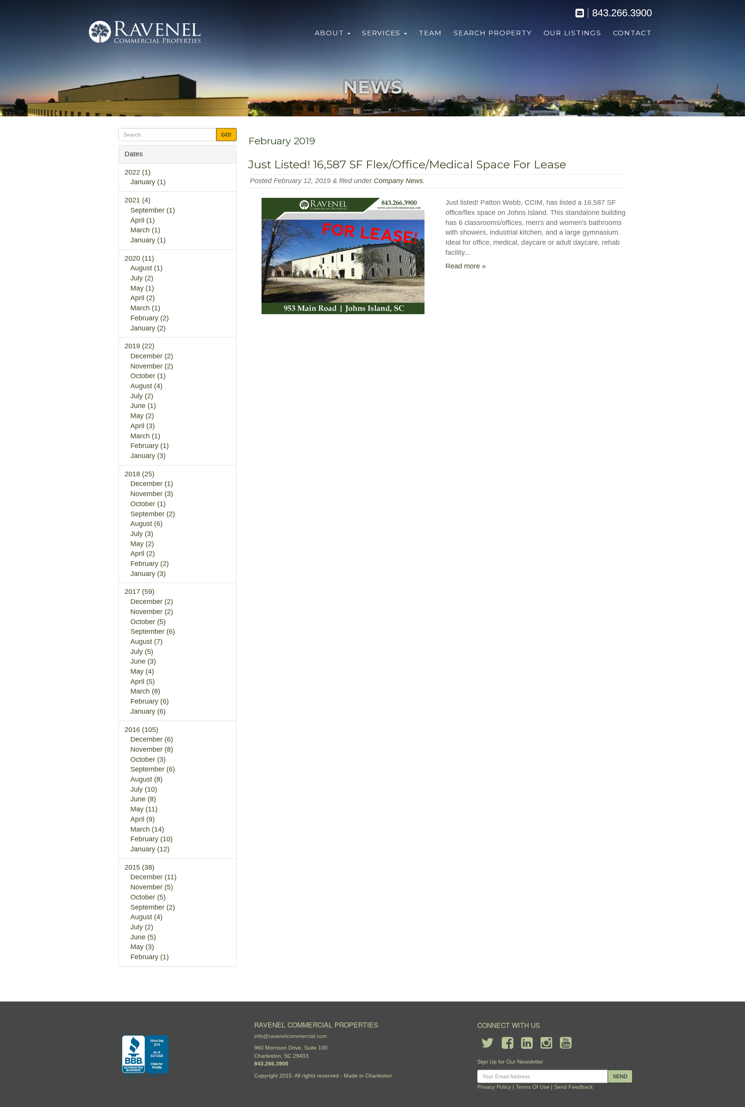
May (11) (144, 809)
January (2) (148, 328)
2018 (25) (139, 474)
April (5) (142, 681)
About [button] (331, 33)
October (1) (148, 376)
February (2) (149, 318)
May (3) (142, 947)
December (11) (153, 877)
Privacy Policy (494, 1087)
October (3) (148, 759)
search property (493, 33)
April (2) (142, 298)
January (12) (150, 849)
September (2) (152, 514)
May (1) (142, 288)
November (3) (151, 494)
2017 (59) (139, 591)
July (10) (143, 789)
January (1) (148, 182)
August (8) (146, 779)
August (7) (146, 641)
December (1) (151, 484)
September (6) (152, 631)
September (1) (152, 210)
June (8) (143, 799)
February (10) (151, 839)
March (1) (145, 230)
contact (632, 33)
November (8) (151, 749)
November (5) (151, 887)
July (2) (141, 278)
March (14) (147, 829)
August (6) (146, 524)
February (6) (149, 701)
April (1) (142, 220)
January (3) (148, 456)
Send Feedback (573, 1087)
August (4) (146, 386)
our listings (572, 33)
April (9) (142, 819)
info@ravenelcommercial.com (290, 1036)
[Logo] (145, 32)
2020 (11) (139, 258)
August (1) (146, 268)
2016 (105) (141, 729)
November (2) (151, 366)
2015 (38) (139, 867)
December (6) (151, 739)
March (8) (145, 691)
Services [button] (382, 33)
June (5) (143, 937)
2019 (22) (139, 346)
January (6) (148, 711)
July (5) (141, 652)
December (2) (151, 356)
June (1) (143, 406)
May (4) (142, 671)
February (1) (149, 446)
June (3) (143, 661)
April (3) (142, 426)
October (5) (148, 622)
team (430, 33)
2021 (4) (138, 200)
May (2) (142, 416)
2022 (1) (138, 172)
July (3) (141, 534)
